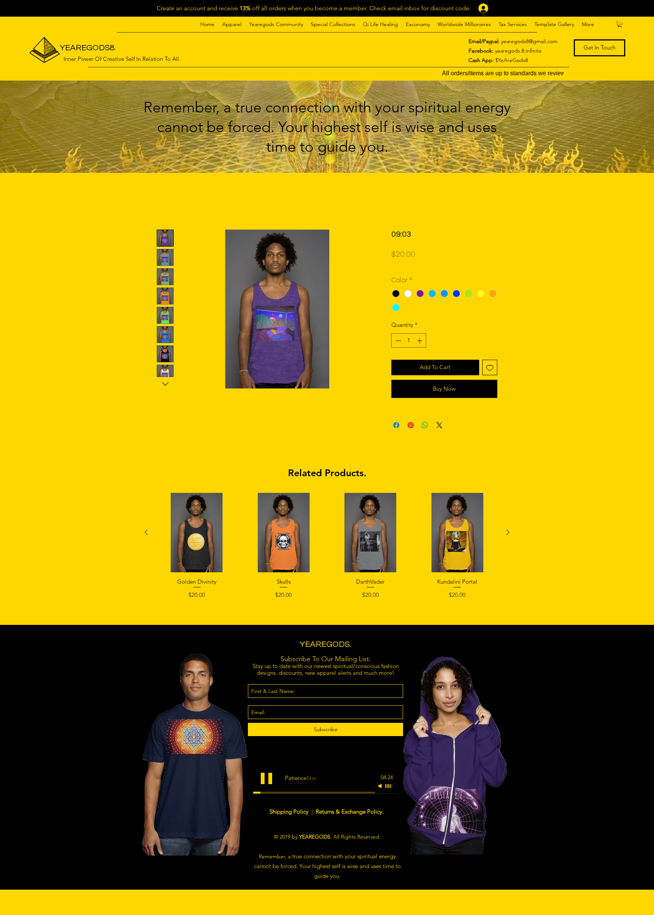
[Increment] (420, 341)
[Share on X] (439, 425)
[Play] (266, 778)
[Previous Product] (146, 532)
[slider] (389, 786)
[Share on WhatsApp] (425, 425)
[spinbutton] (409, 341)
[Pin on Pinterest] (410, 425)
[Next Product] (507, 532)
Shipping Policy (289, 811)
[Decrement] (397, 341)
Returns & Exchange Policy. (350, 811)
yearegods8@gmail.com (529, 41)
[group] (327, 555)
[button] (231, 24)
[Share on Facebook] (396, 425)
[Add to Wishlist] (490, 367)
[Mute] (381, 786)
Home (165, 201)
